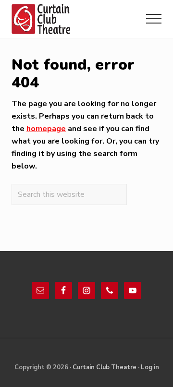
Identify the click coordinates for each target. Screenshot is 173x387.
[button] (153, 19)
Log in (150, 367)
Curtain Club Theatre (104, 367)
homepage (46, 128)
